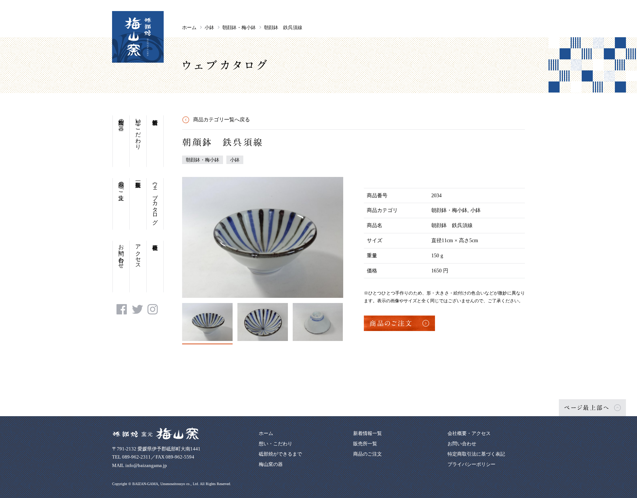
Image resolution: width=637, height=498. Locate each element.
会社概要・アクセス (469, 433)
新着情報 (155, 141)
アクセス (138, 253)
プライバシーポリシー (471, 464)
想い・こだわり (138, 131)
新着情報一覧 (367, 433)
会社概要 (155, 266)
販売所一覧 (138, 204)
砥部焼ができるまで (280, 454)
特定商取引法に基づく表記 (476, 454)
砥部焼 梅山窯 (138, 37)
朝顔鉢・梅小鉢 (239, 27)
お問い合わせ (121, 253)
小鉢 (209, 27)
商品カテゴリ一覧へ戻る (221, 119)
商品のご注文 (121, 184)
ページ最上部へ (586, 408)
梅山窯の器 (121, 118)
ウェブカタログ (155, 200)
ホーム (189, 27)
